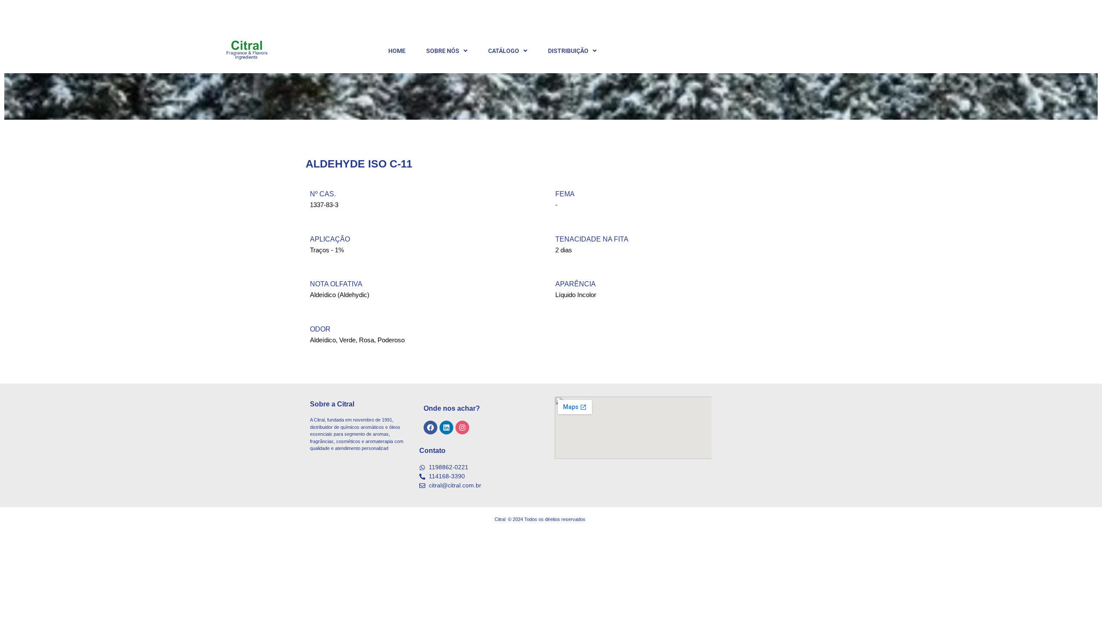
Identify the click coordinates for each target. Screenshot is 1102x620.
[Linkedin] (446, 427)
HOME (397, 50)
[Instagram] (462, 427)
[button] (447, 50)
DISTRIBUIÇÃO (568, 50)
